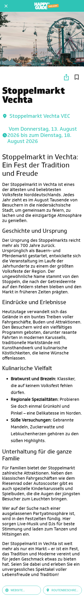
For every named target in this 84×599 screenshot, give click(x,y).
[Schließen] (6, 6)
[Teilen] (66, 77)
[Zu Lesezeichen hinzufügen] (77, 77)
